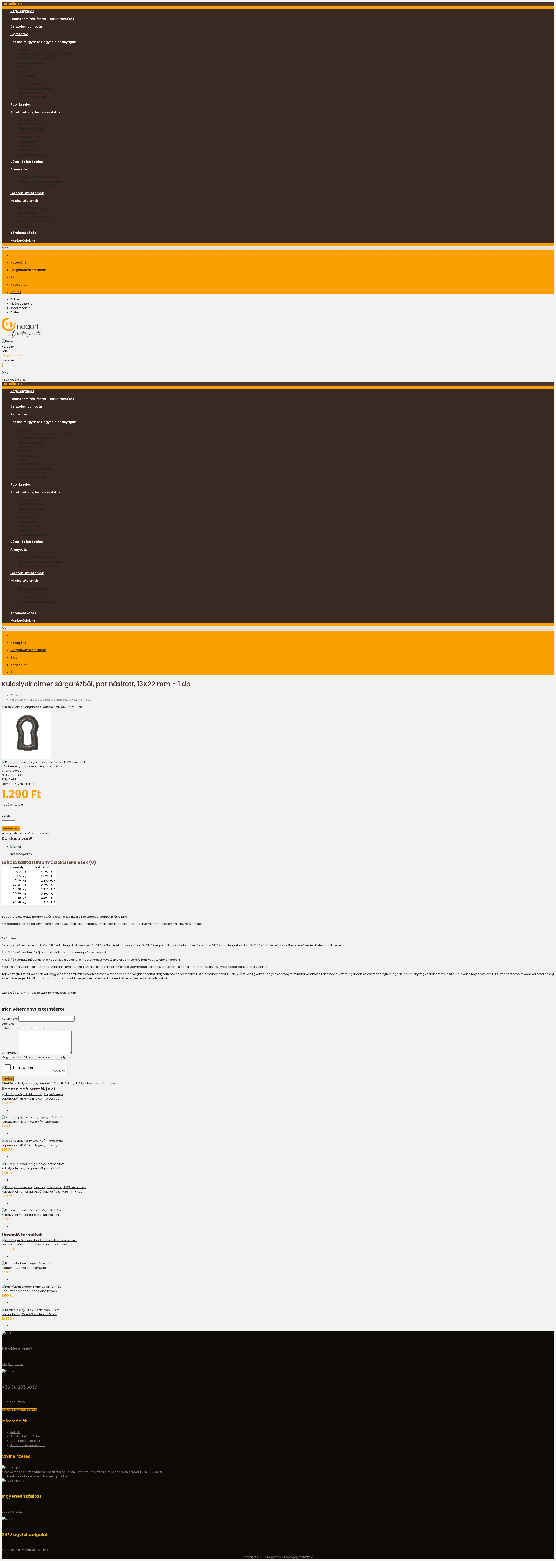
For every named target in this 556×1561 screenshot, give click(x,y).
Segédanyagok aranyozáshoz (40, 181)
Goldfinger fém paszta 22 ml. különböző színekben (37, 1244)
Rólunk (15, 1432)
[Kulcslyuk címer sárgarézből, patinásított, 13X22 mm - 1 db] (26, 758)
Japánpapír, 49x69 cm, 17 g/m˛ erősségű (30, 1145)
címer (33, 1083)
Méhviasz (25, 71)
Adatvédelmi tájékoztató (27, 1445)
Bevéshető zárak (31, 124)
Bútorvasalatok (29, 119)
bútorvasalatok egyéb (99, 1083)
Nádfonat (25, 225)
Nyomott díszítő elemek (36, 221)
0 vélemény (12, 766)
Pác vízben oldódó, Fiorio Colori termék (29, 1291)
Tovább (7, 1078)
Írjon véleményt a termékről (42, 766)
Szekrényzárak (29, 132)
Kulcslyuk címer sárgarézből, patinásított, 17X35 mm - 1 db (42, 1191)
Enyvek (24, 49)
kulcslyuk (21, 1083)
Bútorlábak (27, 212)
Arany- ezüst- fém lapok (36, 177)
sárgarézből (47, 1083)
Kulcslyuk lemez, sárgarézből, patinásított (31, 1168)
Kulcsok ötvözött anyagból (30, 148)
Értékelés (8, 1024)
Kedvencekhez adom (15, 833)
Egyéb (17, 771)
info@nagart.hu (12, 355)
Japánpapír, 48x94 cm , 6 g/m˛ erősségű (30, 1099)
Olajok (23, 80)
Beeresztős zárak (31, 128)
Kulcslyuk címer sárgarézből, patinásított (30, 1215)
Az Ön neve (10, 1019)
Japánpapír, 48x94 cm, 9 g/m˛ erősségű (30, 1122)
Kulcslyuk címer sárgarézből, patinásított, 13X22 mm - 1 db (50, 700)
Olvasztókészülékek (33, 84)
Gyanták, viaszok (31, 62)
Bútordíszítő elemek (33, 208)
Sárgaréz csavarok (32, 154)
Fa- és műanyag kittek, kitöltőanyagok (46, 53)
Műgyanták (27, 75)
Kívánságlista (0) (22, 304)
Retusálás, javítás (31, 93)
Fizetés (14, 312)
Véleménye (10, 1053)
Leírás (8, 862)
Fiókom (15, 299)
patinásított (65, 1083)
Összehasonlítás (39, 833)
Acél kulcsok (28, 141)
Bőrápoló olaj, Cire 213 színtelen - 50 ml (29, 1314)
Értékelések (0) (79, 862)
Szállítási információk (39, 862)
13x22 (78, 1083)
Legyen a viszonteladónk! (19, 1409)
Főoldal (15, 695)
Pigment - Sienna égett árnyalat (24, 1268)
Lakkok (24, 66)
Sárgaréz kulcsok (31, 137)
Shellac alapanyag (32, 97)
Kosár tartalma (20, 308)
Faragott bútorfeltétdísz (35, 217)
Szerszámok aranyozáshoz (38, 185)
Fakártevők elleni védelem (37, 58)
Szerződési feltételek (25, 1441)
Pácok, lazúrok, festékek (36, 88)
